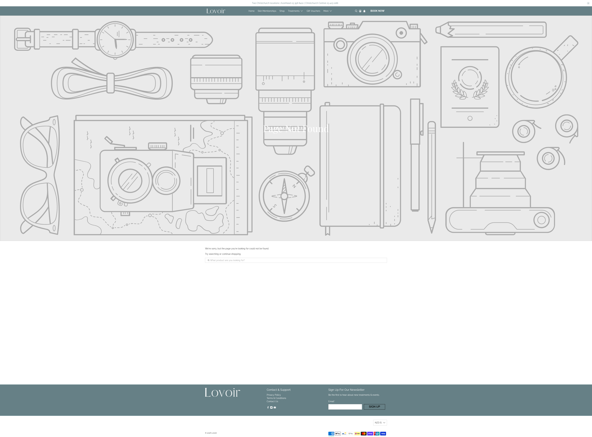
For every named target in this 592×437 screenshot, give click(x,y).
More (326, 11)
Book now (377, 10)
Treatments (294, 11)
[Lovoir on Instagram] (271, 408)
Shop (282, 11)
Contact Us (272, 401)
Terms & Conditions (276, 398)
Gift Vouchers (313, 11)
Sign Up (374, 406)
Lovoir (214, 433)
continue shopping (231, 254)
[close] (588, 3)
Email (331, 401)
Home (252, 11)
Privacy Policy (274, 395)
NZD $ (378, 422)
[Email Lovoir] (274, 408)
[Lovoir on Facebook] (268, 408)
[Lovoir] (216, 10)
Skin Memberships (267, 11)
